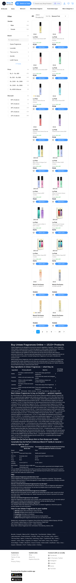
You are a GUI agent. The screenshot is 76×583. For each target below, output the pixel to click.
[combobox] (47, 3)
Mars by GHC (26, 534)
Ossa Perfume (37, 522)
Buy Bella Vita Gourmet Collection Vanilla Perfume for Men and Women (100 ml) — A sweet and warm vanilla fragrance (37, 426)
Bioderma (27, 542)
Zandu (56, 538)
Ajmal (24, 522)
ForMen (21, 542)
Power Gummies (25, 536)
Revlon (56, 540)
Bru (53, 538)
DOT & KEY (42, 540)
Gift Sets (60, 520)
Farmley (39, 545)
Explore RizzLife (34, 559)
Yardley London (31, 545)
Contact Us (14, 555)
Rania (22, 540)
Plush (41, 538)
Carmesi (13, 540)
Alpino (22, 538)
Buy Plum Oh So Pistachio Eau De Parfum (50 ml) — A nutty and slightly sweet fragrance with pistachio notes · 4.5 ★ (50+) (37, 398)
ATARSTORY (44, 522)
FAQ (12, 559)
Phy (52, 540)
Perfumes (46, 520)
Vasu (58, 542)
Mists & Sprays (53, 520)
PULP (24, 545)
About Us (32, 557)
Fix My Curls (28, 538)
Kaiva (47, 540)
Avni (42, 536)
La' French (29, 522)
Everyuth (19, 534)
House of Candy (35, 542)
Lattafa (21, 522)
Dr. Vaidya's (35, 540)
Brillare (49, 534)
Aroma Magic (14, 542)
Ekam (38, 536)
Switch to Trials (25, 3)
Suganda (28, 540)
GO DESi (33, 536)
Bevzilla (13, 534)
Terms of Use (15, 557)
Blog (30, 555)
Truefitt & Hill (47, 538)
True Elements (42, 534)
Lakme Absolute (15, 536)
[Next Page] (64, 332)
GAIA (53, 534)
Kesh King (36, 538)
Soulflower (53, 542)
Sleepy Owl (34, 534)
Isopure (13, 545)
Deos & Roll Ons (38, 520)
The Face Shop (15, 538)
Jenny (18, 540)
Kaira (51, 536)
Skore (56, 536)
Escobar (47, 536)
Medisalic (19, 545)
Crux (62, 542)
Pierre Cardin (44, 542)
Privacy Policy (15, 561)
